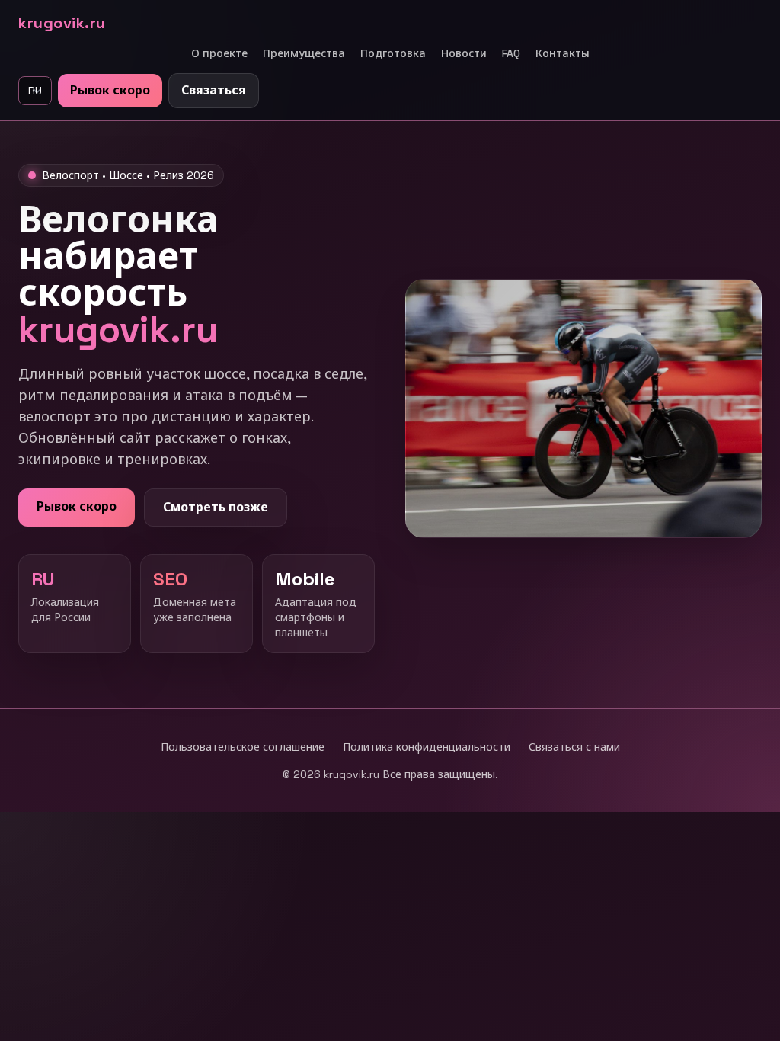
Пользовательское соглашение (242, 747)
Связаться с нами (574, 747)
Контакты (562, 53)
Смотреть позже (215, 507)
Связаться (213, 90)
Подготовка (393, 53)
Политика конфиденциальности (426, 747)
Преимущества (304, 53)
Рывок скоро (110, 90)
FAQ (511, 53)
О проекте (219, 53)
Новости (464, 53)
